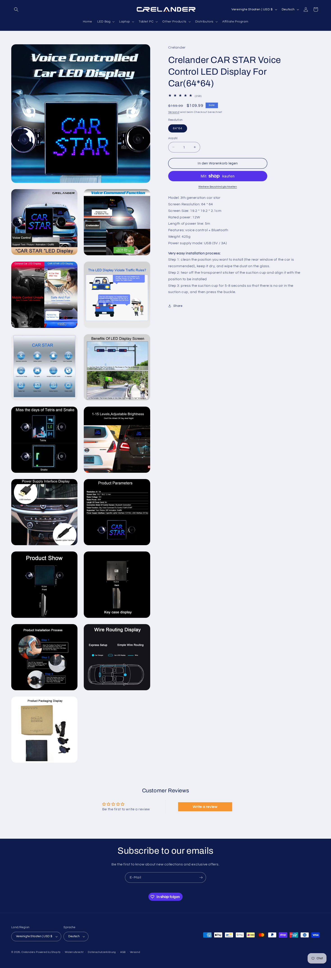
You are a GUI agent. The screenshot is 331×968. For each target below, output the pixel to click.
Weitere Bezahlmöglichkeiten (217, 186)
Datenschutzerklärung (102, 952)
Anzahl (173, 138)
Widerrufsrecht (74, 952)
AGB (123, 952)
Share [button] (178, 305)
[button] (16, 9)
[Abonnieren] (201, 877)
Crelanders (28, 952)
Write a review (205, 807)
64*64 (177, 128)
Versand (173, 111)
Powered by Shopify (48, 952)
